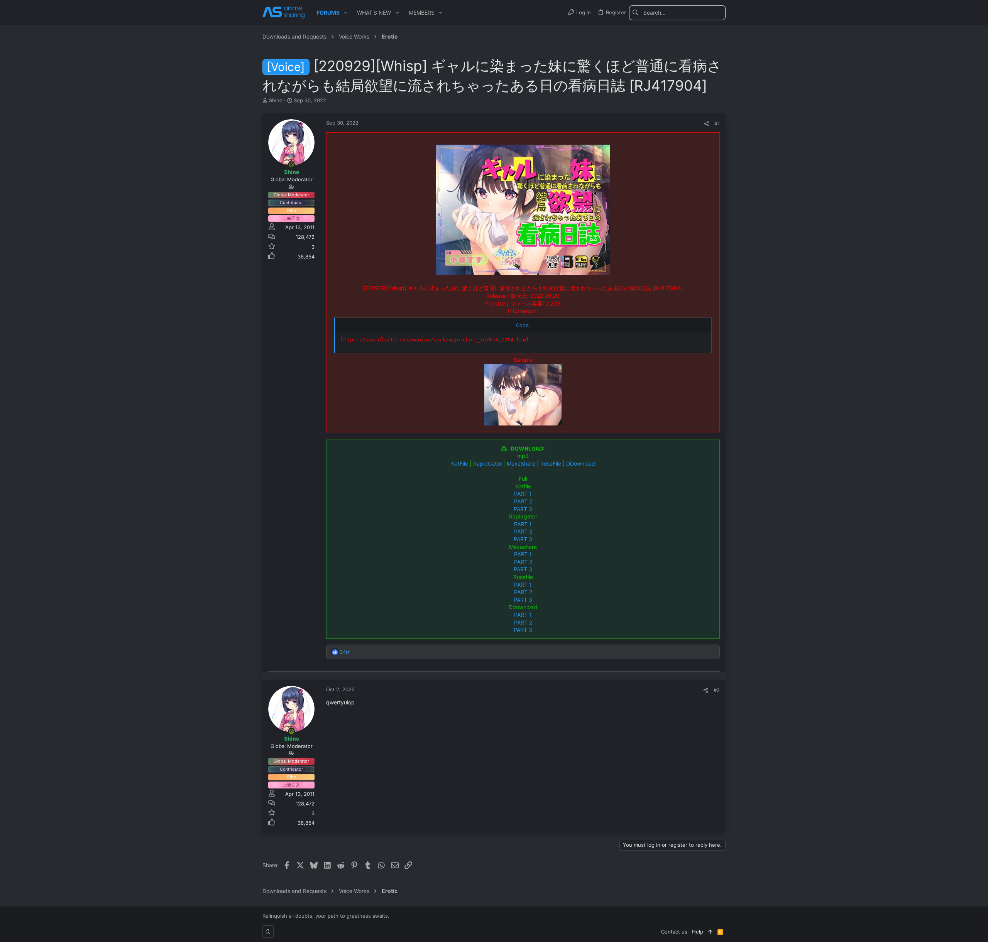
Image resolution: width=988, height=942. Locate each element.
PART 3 (523, 509)
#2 (717, 690)
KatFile (459, 463)
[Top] (710, 931)
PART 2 (523, 501)
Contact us (674, 931)
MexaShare (521, 463)
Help (697, 931)
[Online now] (291, 164)
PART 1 (523, 493)
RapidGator (487, 463)
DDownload (580, 463)
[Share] (706, 123)
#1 (717, 123)
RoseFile (550, 463)
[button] (345, 13)
